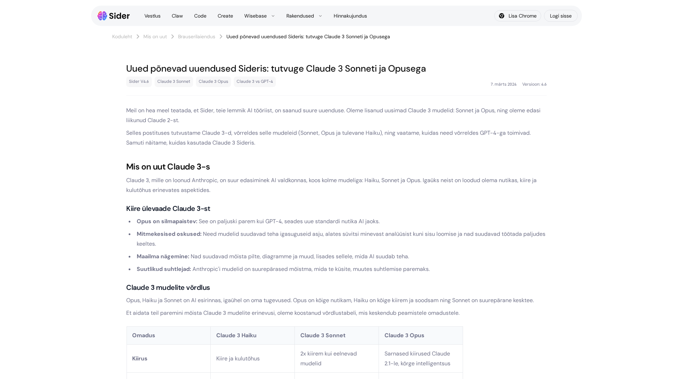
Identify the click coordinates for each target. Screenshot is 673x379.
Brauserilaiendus (196, 36)
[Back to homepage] (113, 16)
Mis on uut (155, 36)
